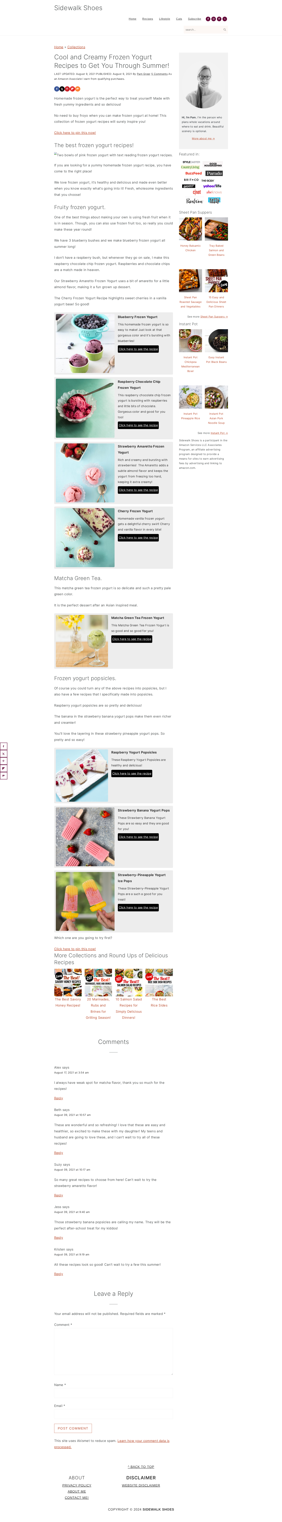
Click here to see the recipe (138, 349)
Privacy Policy (76, 1485)
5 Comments (159, 74)
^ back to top (141, 1467)
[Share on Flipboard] (72, 89)
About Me (77, 1491)
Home (58, 47)
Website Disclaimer (141, 1485)
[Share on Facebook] (56, 89)
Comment (63, 1325)
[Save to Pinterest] (67, 89)
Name (60, 1385)
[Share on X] (62, 89)
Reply (58, 1098)
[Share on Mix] (77, 89)
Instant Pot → (219, 433)
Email (59, 1406)
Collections (76, 47)
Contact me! (77, 1497)
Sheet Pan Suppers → (214, 316)
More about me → (203, 138)
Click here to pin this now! (75, 133)
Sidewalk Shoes (78, 8)
